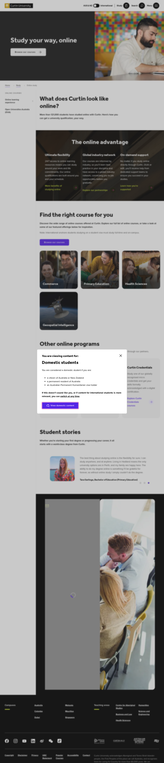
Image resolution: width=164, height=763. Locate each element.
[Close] (121, 356)
